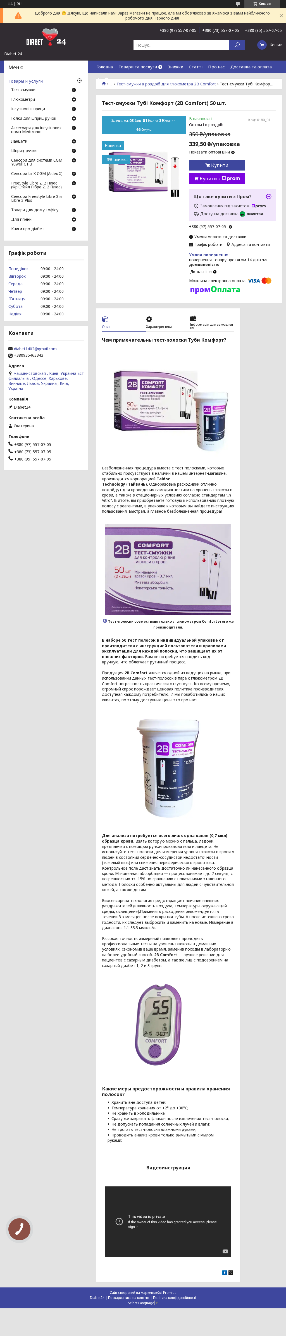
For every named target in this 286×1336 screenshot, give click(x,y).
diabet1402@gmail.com (35, 348)
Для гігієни (21, 219)
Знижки (175, 66)
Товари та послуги (137, 66)
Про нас (216, 66)
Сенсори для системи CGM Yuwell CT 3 (36, 162)
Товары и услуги (25, 81)
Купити (219, 165)
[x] (230, 1273)
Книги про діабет (27, 229)
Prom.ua (170, 1292)
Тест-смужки (23, 90)
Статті (195, 66)
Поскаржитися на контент (128, 1297)
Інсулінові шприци (28, 109)
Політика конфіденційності (174, 1297)
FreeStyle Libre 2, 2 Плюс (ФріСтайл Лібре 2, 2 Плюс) (36, 185)
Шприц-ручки (24, 151)
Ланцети (19, 141)
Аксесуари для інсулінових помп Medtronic (36, 130)
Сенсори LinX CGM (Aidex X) (37, 174)
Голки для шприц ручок (33, 118)
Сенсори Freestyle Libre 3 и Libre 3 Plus (36, 199)
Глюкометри (23, 99)
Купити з (210, 179)
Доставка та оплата (251, 66)
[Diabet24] (46, 37)
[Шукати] (237, 45)
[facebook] (224, 1273)
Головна (104, 66)
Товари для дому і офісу (34, 210)
